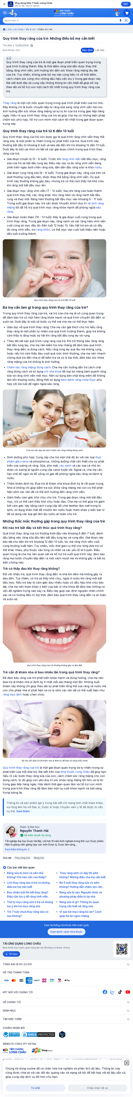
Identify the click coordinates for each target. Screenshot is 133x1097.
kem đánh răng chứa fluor (78, 379)
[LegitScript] (74, 1034)
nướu (98, 167)
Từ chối (35, 1087)
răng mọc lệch (12, 694)
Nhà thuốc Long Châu (75, 771)
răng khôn (43, 229)
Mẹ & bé (30, 29)
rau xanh (65, 465)
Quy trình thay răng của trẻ (21, 767)
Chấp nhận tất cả (97, 1087)
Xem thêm (23, 811)
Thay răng (9, 103)
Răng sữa (39, 858)
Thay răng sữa (22, 858)
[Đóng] (4, 4)
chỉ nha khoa (52, 371)
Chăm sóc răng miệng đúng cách (29, 367)
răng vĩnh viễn (71, 159)
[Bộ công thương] (11, 1034)
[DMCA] (38, 1034)
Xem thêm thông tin (16, 849)
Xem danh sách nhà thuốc (66, 931)
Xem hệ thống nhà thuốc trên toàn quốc (66, 925)
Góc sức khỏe (16, 29)
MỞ (126, 4)
